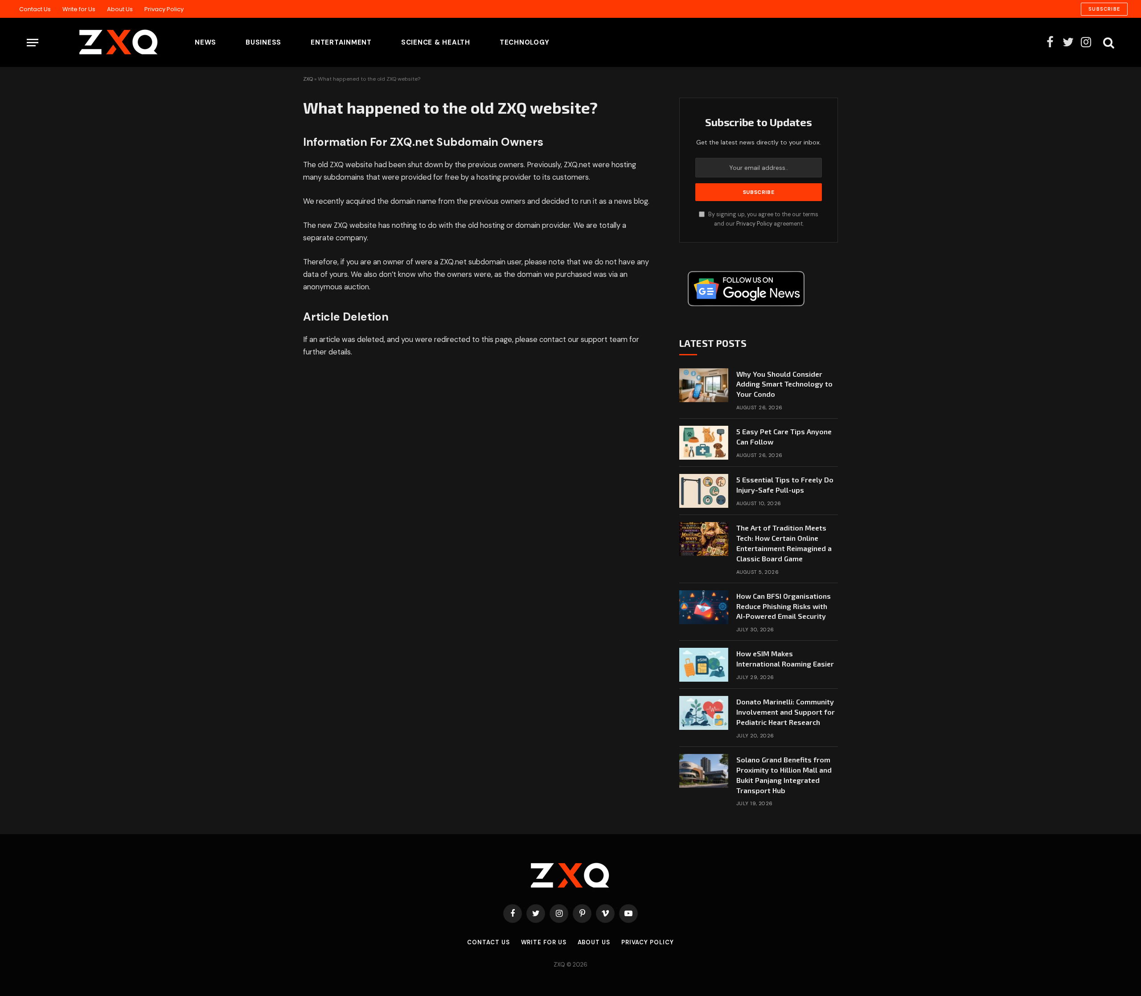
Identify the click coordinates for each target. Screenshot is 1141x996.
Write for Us (78, 9)
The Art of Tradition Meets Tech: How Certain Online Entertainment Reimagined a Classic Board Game (784, 543)
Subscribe (1104, 9)
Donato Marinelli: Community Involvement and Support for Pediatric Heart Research (785, 711)
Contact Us (35, 9)
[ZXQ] (104, 42)
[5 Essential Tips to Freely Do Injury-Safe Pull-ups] (703, 491)
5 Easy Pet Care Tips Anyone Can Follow (784, 436)
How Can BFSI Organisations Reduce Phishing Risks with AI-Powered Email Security (783, 606)
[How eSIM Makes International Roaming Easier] (703, 665)
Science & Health (435, 42)
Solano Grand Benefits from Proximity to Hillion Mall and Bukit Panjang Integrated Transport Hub (784, 774)
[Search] (1107, 43)
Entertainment (341, 42)
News (205, 42)
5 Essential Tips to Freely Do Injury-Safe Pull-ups (784, 484)
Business (263, 42)
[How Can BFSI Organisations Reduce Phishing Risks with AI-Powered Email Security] (703, 607)
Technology (525, 42)
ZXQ (308, 78)
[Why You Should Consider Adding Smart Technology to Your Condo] (703, 385)
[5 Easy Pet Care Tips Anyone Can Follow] (703, 443)
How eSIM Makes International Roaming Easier (785, 658)
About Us (120, 9)
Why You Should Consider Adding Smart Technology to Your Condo (784, 384)
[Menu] (32, 43)
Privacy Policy (164, 9)
